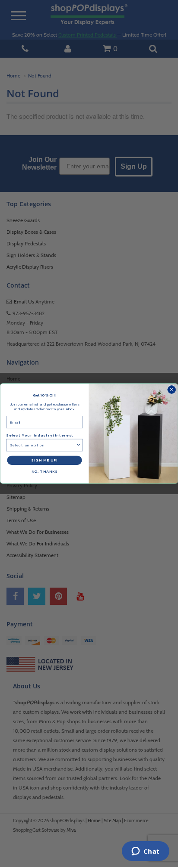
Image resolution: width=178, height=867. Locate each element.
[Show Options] (78, 445)
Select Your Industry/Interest (39, 435)
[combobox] (43, 445)
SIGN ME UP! (44, 460)
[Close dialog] (172, 390)
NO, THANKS (45, 471)
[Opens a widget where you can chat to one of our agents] (145, 852)
